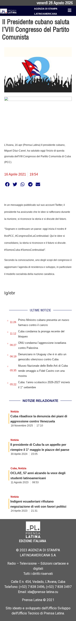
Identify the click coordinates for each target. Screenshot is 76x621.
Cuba (14, 468)
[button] (7, 184)
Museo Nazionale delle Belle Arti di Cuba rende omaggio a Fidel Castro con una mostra (43, 370)
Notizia (15, 411)
